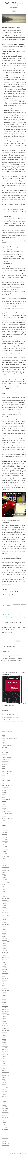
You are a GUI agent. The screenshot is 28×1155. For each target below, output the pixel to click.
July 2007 (3, 1058)
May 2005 (4, 1103)
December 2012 (5, 954)
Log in (3, 1139)
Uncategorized (5, 816)
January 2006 (4, 1089)
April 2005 (4, 1105)
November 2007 (5, 1051)
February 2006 (5, 1087)
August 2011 (4, 980)
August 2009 (4, 1016)
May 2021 (4, 844)
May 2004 (4, 1124)
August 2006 (4, 1077)
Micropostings (5, 776)
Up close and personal (7, 818)
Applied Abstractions (14, 3)
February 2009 (5, 1025)
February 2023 (5, 839)
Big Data (3, 740)
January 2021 (4, 848)
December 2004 (5, 1112)
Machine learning (5, 773)
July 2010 (3, 997)
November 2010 (5, 990)
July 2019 (3, 860)
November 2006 (5, 1072)
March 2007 (4, 1065)
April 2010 (4, 1002)
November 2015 (5, 912)
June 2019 (4, 861)
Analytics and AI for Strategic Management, (12, 655)
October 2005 (4, 1094)
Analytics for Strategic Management (9, 738)
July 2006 (3, 1079)
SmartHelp (4, 801)
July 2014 (3, 931)
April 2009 (4, 1021)
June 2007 (4, 1060)
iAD (2, 769)
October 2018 (4, 868)
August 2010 (4, 995)
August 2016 (4, 903)
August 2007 (4, 1056)
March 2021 (4, 846)
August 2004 (4, 1119)
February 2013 (5, 952)
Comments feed (5, 1143)
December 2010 (5, 988)
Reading (3, 794)
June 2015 (4, 919)
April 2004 (4, 1126)
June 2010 (4, 999)
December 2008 (5, 1028)
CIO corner (4, 750)
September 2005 (5, 1096)
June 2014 (4, 933)
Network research (6, 782)
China (3, 749)
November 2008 (5, 1030)
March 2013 (4, 950)
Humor (3, 768)
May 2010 (4, 1000)
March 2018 (4, 879)
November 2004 (5, 1113)
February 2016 (5, 908)
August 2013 (4, 943)
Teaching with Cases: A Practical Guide (14, 672)
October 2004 (4, 1115)
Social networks (5, 802)
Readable (4, 792)
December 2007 (5, 1049)
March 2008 (4, 1044)
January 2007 (4, 1068)
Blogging (3, 742)
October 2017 (4, 884)
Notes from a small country (7, 785)
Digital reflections (16, 604)
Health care (4, 764)
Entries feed (4, 1141)
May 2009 (4, 1020)
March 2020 (4, 853)
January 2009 (4, 1027)
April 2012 (4, 966)
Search (3, 797)
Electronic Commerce (6, 757)
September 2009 (5, 1014)
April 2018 (4, 877)
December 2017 (5, 881)
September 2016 (5, 901)
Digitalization (23, 604)
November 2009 (5, 1011)
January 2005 (4, 1110)
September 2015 (5, 915)
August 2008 (4, 1035)
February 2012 (5, 969)
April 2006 (4, 1084)
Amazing (3, 735)
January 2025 (4, 832)
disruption (4, 756)
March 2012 (4, 967)
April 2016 (4, 907)
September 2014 (5, 928)
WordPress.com (5, 1145)
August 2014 (4, 929)
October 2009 (4, 1013)
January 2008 (4, 1047)
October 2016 (4, 900)
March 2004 (4, 1127)
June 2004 (4, 1122)
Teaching (4, 808)
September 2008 (5, 1033)
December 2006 (5, 1070)
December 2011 (5, 973)
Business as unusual (6, 743)
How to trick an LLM (6, 716)
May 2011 (4, 983)
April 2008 (4, 1042)
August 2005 (4, 1098)
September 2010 (5, 994)
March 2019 (4, 863)
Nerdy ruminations (6, 780)
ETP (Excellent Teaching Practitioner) (9, 723)
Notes (3, 783)
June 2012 (4, 962)
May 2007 (4, 1061)
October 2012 (4, 955)
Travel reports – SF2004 (7, 815)
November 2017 (5, 882)
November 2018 (5, 867)
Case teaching (5, 747)
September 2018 (5, 870)
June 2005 (4, 1101)
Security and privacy (6, 799)
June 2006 (4, 1080)
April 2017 (4, 891)
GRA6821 (4, 762)
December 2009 (5, 1009)
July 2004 (3, 1120)
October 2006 (4, 1073)
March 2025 (4, 830)
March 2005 (4, 1106)
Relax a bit (4, 795)
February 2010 (5, 1006)
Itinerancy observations (7, 771)
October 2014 (4, 926)
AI (2, 733)
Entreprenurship (5, 761)
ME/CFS (3, 775)
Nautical (3, 778)
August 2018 (4, 872)
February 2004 (5, 1129)
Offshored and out (6, 787)
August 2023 (4, 835)
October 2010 (4, 992)
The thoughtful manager (7, 813)
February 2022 (5, 841)
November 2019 (5, 856)
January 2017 (4, 896)
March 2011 (4, 987)
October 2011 (4, 976)
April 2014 (4, 936)
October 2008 (4, 1032)
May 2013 (4, 947)
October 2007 (4, 1053)
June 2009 (4, 1018)
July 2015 (3, 917)
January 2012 (4, 971)
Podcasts (4, 789)
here (12, 705)
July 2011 (3, 981)
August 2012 (4, 959)
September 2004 (5, 1117)
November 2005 (5, 1093)
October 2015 (4, 914)
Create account (5, 1138)
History (3, 766)
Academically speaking (7, 731)
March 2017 (4, 893)
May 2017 (4, 889)
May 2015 (4, 921)
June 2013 (4, 945)
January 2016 (4, 910)
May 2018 (4, 875)
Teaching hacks (5, 809)
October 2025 (4, 828)
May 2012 (4, 964)
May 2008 (4, 1040)
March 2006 (4, 1086)
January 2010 (4, 1007)
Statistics (4, 804)
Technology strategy (6, 811)
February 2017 (5, 894)
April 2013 (4, 948)
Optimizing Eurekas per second (8, 714)
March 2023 (4, 837)
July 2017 (3, 886)
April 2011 (4, 985)
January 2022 (4, 842)
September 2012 (5, 957)
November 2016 (5, 898)
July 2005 (3, 1099)
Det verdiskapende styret (8, 660)
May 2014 (4, 934)
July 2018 (3, 874)
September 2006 (5, 1075)
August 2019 (4, 858)
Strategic (4, 806)
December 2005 (5, 1091)
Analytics (4, 736)
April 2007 (4, 1063)
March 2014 (4, 938)
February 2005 (5, 1108)
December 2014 (5, 922)
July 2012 (3, 961)
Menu (14, 11)
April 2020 (4, 851)
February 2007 (5, 1066)
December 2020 (5, 849)
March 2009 (4, 1023)
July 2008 (3, 1037)
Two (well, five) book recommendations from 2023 (12, 721)
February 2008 (5, 1046)
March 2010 (4, 1004)
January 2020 (4, 855)
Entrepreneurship (5, 759)
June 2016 (4, 905)
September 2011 (5, 978)
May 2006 (4, 1082)
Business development (7, 745)
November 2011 (5, 974)
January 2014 (4, 940)
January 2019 (4, 865)
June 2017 (4, 888)
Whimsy (3, 820)
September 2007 (5, 1054)
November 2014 (5, 924)
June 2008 (4, 1039)
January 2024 (4, 834)
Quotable (4, 790)
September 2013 (5, 941)
